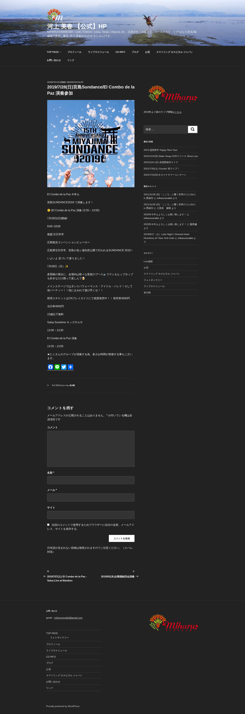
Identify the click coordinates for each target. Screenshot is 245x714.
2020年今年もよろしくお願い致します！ (165, 214)
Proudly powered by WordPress (63, 706)
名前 (50, 472)
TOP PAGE (53, 52)
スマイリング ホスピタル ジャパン (174, 52)
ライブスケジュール (98, 52)
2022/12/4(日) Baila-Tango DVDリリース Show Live (171, 156)
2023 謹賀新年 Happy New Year (160, 150)
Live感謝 (148, 261)
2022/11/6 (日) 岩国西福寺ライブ (161, 162)
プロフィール (75, 52)
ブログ (135, 52)
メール (52, 490)
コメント (52, 427)
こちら (178, 112)
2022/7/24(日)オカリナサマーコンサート (165, 174)
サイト (51, 507)
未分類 (72, 385)
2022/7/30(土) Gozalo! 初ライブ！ (162, 168)
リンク (70, 60)
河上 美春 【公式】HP (77, 26)
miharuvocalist (75, 82)
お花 (147, 52)
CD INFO (120, 52)
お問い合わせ (54, 60)
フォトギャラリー (153, 280)
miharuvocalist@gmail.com (68, 617)
